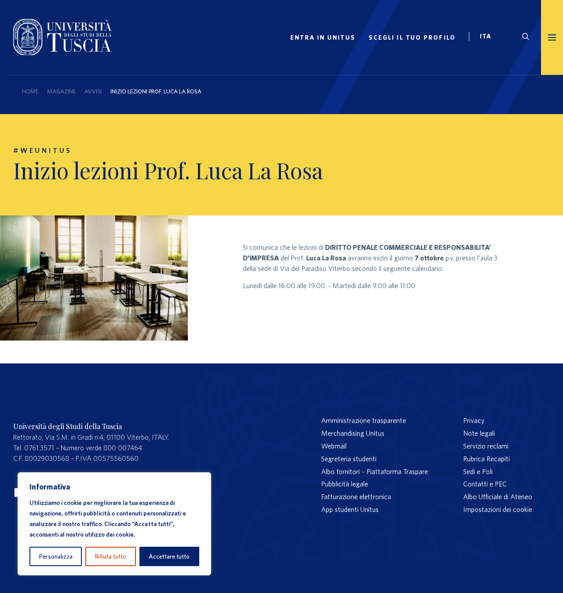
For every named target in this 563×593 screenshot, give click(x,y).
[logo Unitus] (62, 52)
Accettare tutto (169, 556)
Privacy (474, 420)
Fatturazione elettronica (356, 496)
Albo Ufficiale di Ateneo (497, 496)
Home (30, 91)
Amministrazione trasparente (363, 420)
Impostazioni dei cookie (497, 509)
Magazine (61, 91)
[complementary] (114, 523)
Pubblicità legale (344, 484)
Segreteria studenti (349, 459)
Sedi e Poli (478, 471)
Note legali (479, 433)
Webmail (334, 446)
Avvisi (93, 91)
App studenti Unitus (350, 509)
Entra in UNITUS (322, 37)
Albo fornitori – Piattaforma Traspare (374, 471)
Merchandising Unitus (352, 433)
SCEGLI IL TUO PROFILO (412, 37)
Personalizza (56, 556)
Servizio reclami (485, 446)
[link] (489, 37)
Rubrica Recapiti (486, 459)
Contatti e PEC (485, 484)
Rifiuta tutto (110, 556)
